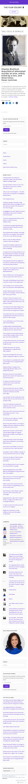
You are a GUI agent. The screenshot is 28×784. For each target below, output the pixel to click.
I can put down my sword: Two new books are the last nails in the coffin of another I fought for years (14, 342)
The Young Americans (8, 199)
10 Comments (4, 112)
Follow (6, 129)
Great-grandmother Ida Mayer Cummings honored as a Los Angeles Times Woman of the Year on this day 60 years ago (13, 234)
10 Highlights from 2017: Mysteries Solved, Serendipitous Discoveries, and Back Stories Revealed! (14, 213)
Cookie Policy (4, 778)
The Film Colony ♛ (14, 7)
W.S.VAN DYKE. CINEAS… (16, 524)
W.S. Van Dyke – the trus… (16, 526)
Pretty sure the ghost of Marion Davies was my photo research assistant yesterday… (13, 459)
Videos (5, 163)
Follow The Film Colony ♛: (10, 119)
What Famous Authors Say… (10, 167)
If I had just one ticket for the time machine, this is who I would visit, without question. (12, 383)
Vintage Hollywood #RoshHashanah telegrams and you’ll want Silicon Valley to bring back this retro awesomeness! (14, 328)
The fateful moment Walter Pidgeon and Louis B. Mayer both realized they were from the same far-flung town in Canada (13, 308)
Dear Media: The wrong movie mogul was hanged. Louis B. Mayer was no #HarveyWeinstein (13, 269)
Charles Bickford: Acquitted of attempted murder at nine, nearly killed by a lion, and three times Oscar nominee (13, 74)
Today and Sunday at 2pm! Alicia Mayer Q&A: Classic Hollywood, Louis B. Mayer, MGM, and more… (13, 441)
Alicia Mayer (13, 528)
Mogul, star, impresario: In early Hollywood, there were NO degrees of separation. (12, 512)
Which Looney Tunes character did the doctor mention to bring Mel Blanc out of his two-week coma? (13, 485)
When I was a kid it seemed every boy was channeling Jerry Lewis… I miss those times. (13, 413)
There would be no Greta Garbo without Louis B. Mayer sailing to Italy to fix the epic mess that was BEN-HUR (13, 335)
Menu (14, 11)
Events (5, 160)
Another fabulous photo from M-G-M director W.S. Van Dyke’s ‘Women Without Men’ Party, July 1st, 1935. (14, 292)
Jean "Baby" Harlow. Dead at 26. (11, 726)
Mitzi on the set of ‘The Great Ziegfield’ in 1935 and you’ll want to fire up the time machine (13, 478)
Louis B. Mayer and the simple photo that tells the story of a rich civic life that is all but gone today (13, 398)
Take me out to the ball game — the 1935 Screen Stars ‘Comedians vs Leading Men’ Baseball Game (14, 193)
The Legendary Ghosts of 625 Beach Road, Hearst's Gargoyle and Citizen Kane (17, 566)
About (4, 153)
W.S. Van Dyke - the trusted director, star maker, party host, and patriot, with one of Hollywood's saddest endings (13, 739)
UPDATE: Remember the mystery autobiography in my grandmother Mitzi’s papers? (12, 349)
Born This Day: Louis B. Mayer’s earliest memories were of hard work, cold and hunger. (13, 492)
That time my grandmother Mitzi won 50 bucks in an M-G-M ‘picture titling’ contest (13, 220)
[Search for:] (14, 144)
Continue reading (13, 97)
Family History (6, 156)
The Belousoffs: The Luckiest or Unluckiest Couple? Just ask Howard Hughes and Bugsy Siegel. (12, 179)
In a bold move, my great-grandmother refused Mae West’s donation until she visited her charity (13, 227)
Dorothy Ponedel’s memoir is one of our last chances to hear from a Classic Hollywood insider (13, 186)
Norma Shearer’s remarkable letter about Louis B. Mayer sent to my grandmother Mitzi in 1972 (13, 361)
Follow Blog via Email (9, 673)
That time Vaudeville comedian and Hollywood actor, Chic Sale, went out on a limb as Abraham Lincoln (13, 406)
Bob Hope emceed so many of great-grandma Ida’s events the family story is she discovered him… (13, 375)
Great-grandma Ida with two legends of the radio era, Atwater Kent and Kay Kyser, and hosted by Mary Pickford (14, 262)
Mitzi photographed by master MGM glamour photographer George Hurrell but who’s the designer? (13, 471)
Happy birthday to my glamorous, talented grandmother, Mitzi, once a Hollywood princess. (12, 368)
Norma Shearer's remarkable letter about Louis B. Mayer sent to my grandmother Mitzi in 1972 (13, 758)
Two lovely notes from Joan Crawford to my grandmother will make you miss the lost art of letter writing (13, 315)
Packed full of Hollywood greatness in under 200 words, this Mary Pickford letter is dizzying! (12, 246)
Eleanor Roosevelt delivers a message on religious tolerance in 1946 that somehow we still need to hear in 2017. (13, 425)
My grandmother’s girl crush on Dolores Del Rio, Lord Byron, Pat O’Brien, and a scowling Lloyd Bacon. (13, 499)
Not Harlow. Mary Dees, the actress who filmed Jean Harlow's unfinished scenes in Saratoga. (14, 714)
